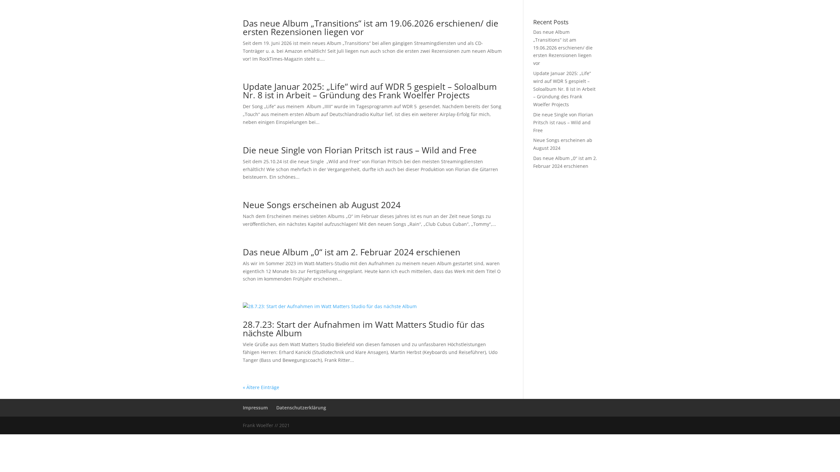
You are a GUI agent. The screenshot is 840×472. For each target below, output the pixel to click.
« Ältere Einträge (261, 387)
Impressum (255, 407)
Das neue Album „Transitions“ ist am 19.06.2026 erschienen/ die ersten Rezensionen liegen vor (370, 27)
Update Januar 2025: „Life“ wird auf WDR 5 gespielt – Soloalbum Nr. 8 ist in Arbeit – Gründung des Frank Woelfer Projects (370, 91)
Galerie (449, 4)
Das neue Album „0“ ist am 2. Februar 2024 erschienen (351, 252)
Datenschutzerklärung (301, 407)
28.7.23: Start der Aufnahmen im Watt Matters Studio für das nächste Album (363, 329)
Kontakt (475, 4)
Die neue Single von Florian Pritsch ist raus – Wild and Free (360, 150)
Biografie (348, 4)
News (323, 4)
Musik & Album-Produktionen (400, 4)
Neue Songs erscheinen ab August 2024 (322, 205)
